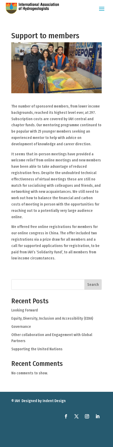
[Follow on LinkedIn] (97, 416)
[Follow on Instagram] (87, 416)
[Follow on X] (76, 416)
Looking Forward (24, 310)
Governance (21, 326)
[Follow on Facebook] (66, 416)
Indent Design (54, 401)
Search (93, 284)
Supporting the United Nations (37, 349)
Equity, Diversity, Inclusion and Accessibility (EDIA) (52, 318)
